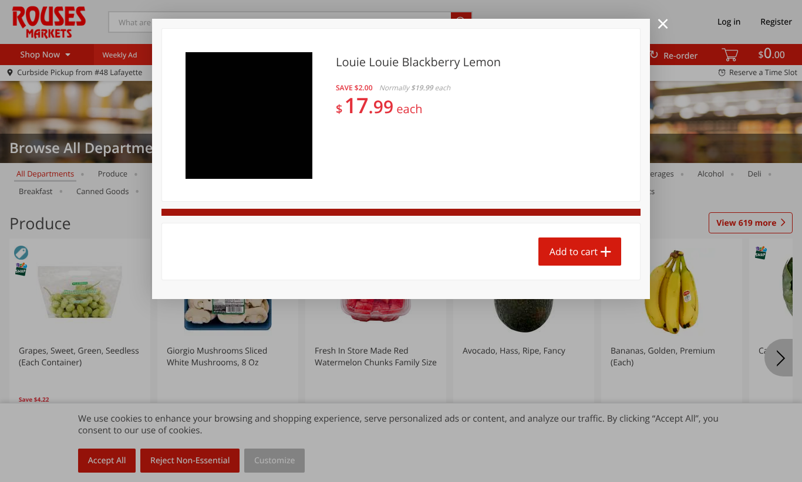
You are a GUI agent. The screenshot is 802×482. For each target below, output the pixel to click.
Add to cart (574, 251)
